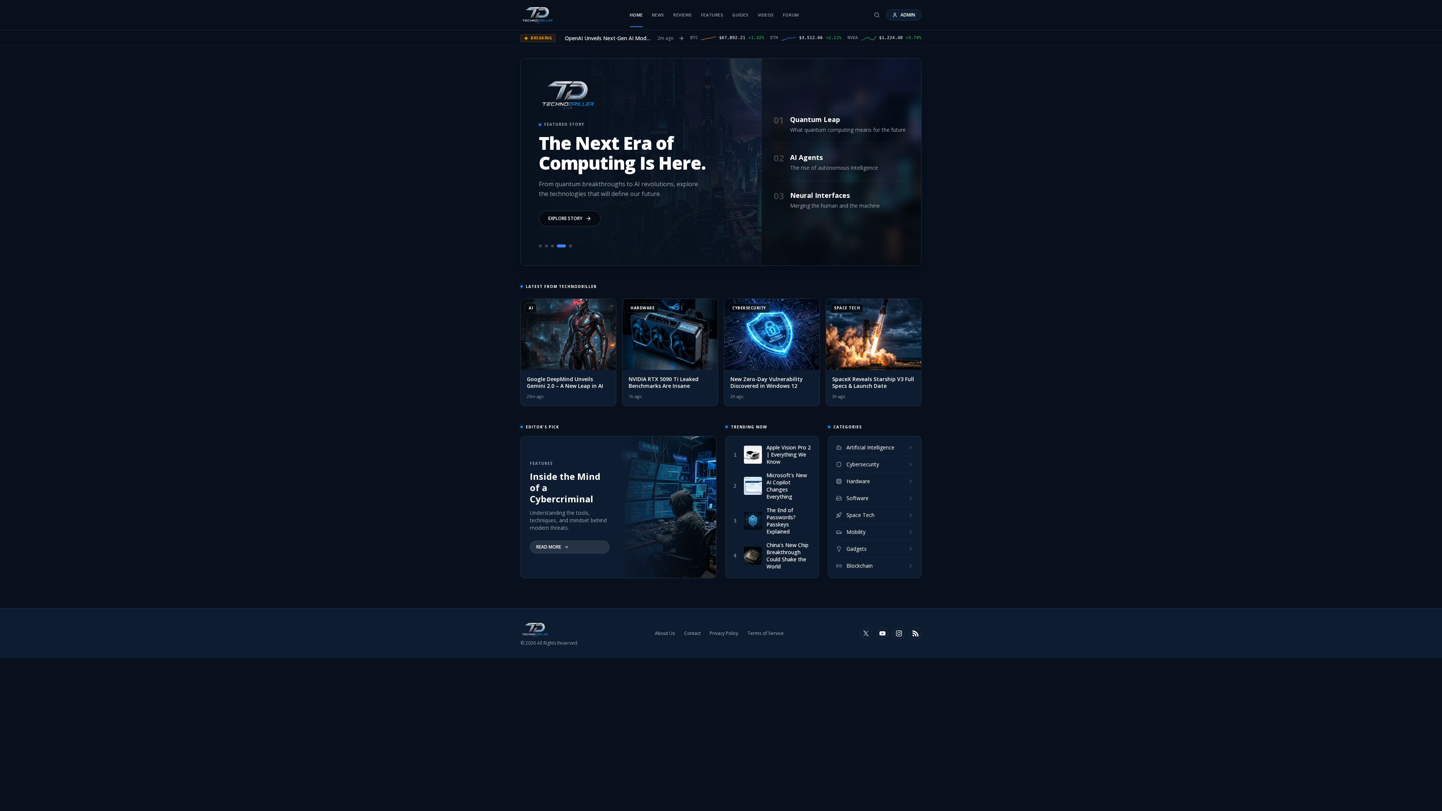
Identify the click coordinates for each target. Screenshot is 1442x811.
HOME (636, 15)
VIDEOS (766, 15)
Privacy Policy (724, 633)
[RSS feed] (916, 633)
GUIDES (740, 15)
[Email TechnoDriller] (882, 633)
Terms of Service (765, 633)
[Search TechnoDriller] (877, 15)
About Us (665, 633)
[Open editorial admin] (899, 633)
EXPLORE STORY (565, 218)
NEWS (658, 15)
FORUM (791, 15)
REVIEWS (682, 15)
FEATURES (712, 15)
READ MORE (548, 547)
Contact (692, 633)
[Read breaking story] (681, 38)
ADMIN (907, 15)
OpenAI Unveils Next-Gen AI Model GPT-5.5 (607, 38)
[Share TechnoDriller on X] (866, 633)
